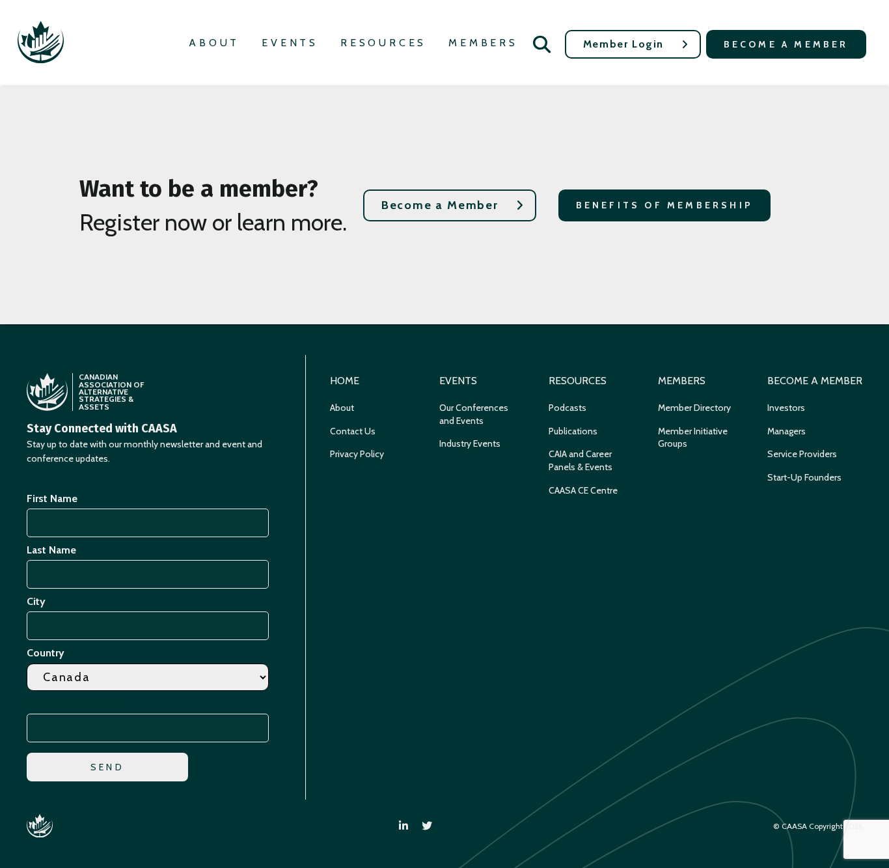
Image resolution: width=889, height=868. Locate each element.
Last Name (51, 550)
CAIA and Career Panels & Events (580, 460)
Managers (786, 431)
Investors (786, 407)
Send (107, 767)
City (36, 601)
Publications (573, 431)
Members (483, 42)
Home (344, 380)
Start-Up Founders (804, 477)
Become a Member (786, 44)
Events (290, 42)
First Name (52, 498)
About (214, 42)
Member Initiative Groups (693, 437)
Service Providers (802, 454)
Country (45, 653)
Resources (383, 42)
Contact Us (353, 431)
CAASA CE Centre (583, 490)
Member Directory (694, 407)
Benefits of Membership (664, 205)
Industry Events (469, 443)
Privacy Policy (357, 454)
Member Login (623, 44)
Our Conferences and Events (473, 414)
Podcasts (567, 407)
